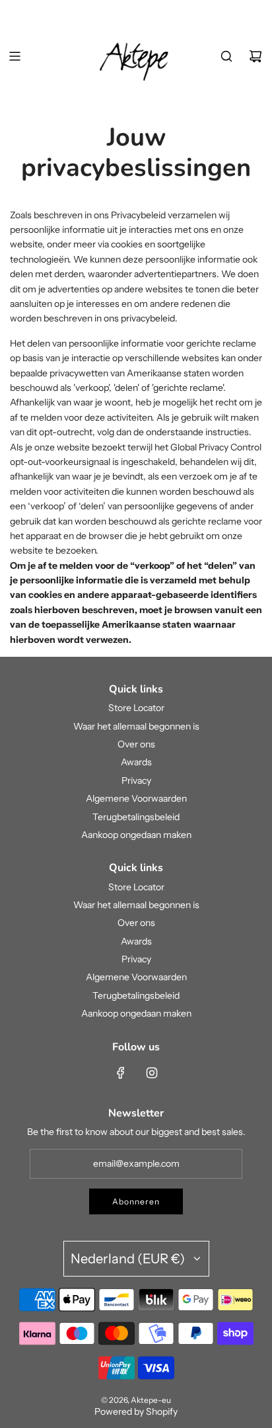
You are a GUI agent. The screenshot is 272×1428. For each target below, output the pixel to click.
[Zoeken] (226, 56)
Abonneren (136, 1201)
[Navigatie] (14, 56)
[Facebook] (120, 1072)
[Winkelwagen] (255, 56)
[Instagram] (151, 1072)
